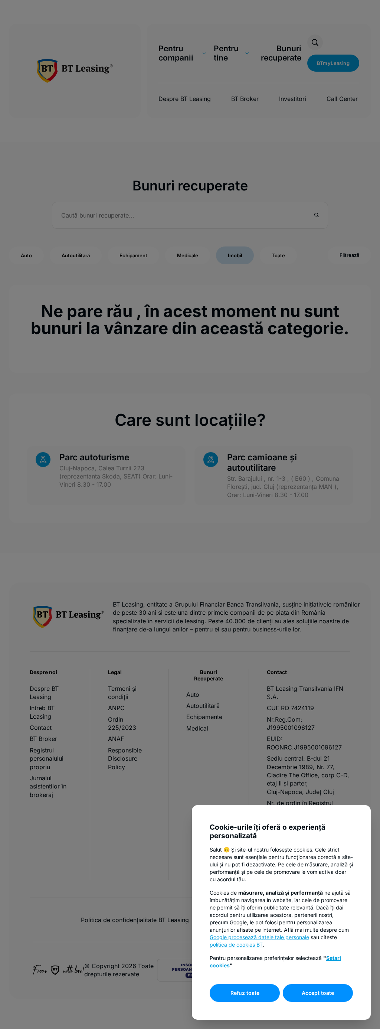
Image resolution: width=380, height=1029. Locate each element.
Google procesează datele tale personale (259, 937)
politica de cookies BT (236, 944)
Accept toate (318, 993)
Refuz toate (244, 993)
